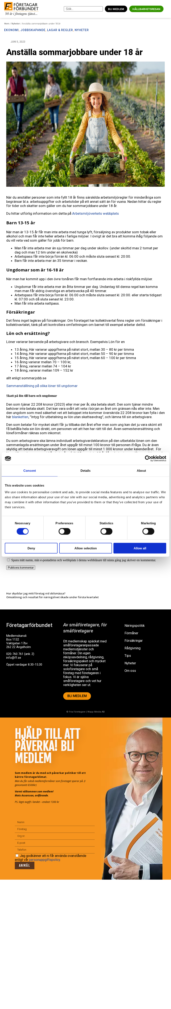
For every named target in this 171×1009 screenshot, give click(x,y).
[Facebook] (11, 680)
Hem (6, 23)
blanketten (20, 417)
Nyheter (15, 23)
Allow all (140, 548)
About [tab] (141, 470)
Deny (31, 548)
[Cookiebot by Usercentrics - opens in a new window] (148, 458)
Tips (127, 656)
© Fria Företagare (76, 711)
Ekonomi (11, 30)
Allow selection (85, 548)
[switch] (64, 531)
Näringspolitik (134, 626)
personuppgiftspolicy (44, 860)
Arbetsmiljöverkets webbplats (95, 213)
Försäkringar (133, 641)
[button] (167, 9)
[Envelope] (27, 680)
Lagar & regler (60, 30)
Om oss (130, 671)
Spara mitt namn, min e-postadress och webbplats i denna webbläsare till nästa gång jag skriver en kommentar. (83, 560)
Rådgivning (132, 648)
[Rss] (42, 680)
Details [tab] (85, 470)
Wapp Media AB (96, 711)
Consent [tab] (29, 470)
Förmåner (131, 633)
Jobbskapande (32, 30)
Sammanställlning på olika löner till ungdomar (42, 386)
